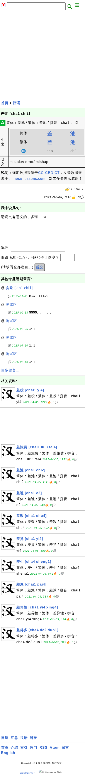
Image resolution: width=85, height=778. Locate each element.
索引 (24, 747)
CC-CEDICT (49, 173)
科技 (33, 738)
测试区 (11, 304)
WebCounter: (28, 773)
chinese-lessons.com (26, 178)
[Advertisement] (42, 55)
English (8, 753)
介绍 (14, 747)
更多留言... (10, 370)
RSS (43, 747)
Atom (55, 747)
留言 (65, 747)
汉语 (16, 103)
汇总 (14, 738)
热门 (33, 747)
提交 (39, 267)
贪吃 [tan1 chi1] (19, 288)
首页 (4, 103)
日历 (4, 738)
